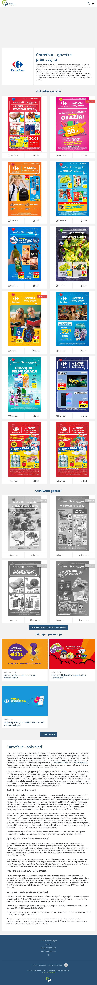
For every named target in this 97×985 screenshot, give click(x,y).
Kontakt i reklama (48, 951)
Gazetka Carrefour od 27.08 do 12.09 (72, 127)
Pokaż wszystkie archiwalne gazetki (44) (49, 627)
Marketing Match (49, 972)
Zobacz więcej (48, 734)
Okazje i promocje (48, 948)
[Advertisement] (48, 28)
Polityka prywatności (39, 965)
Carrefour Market (80, 762)
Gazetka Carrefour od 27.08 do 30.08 (25, 127)
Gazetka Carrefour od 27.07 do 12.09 (25, 322)
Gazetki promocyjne (48, 940)
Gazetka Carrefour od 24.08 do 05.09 (25, 192)
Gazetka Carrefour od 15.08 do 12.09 (72, 322)
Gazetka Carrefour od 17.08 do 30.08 (25, 387)
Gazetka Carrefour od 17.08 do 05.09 (72, 387)
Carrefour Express (60, 762)
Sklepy (48, 944)
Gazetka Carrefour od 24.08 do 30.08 (72, 192)
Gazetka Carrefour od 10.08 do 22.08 (72, 591)
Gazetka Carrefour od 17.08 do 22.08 (25, 526)
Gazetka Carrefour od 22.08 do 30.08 (25, 452)
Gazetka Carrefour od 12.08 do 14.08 (25, 591)
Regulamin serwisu (55, 965)
